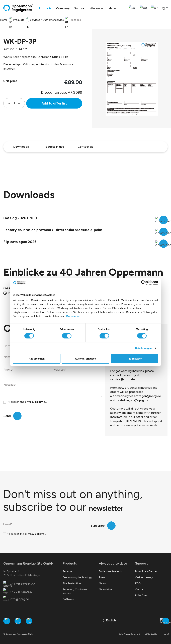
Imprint (165, 634)
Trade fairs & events (111, 571)
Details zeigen (143, 348)
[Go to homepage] (18, 8)
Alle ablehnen (37, 358)
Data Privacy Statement (129, 634)
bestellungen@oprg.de (132, 400)
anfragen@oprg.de (147, 396)
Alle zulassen (134, 358)
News (102, 583)
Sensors (67, 571)
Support (141, 563)
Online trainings (144, 577)
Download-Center (146, 571)
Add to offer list (54, 103)
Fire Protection (72, 583)
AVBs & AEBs (151, 634)
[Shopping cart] (155, 8)
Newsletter (106, 589)
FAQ (138, 583)
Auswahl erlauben (85, 358)
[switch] (66, 335)
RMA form (141, 595)
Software (68, 599)
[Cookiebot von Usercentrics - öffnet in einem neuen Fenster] (143, 282)
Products (70, 563)
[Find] (132, 8)
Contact (140, 589)
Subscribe (98, 525)
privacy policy (34, 401)
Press (102, 577)
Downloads (21, 146)
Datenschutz (74, 316)
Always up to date (113, 563)
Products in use (53, 146)
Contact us (85, 146)
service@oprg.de (122, 379)
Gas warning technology (77, 577)
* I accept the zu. (27, 401)
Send (7, 416)
